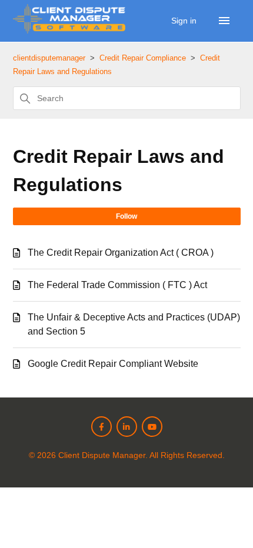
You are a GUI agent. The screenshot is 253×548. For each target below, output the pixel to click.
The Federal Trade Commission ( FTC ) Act (117, 285)
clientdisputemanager (49, 58)
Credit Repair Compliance (142, 58)
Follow (126, 216)
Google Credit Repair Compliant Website (113, 364)
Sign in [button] (185, 20)
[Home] (69, 30)
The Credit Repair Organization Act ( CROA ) (121, 253)
